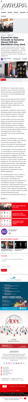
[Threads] (21, 363)
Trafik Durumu (6, 368)
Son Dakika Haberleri (7, 373)
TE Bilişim (17, 390)
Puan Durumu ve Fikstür (8, 370)
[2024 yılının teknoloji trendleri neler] (21, 244)
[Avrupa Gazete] (14, 5)
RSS (5, 386)
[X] (7, 363)
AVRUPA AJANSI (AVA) (17, 378)
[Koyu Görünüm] (1, 9)
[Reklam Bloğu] (14, 292)
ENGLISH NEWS (5, 378)
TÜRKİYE (9, 12)
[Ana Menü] (1, 1)
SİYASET (16, 12)
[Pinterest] (9, 363)
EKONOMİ (22, 12)
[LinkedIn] (14, 363)
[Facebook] (4, 363)
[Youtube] (16, 363)
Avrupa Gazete (12, 230)
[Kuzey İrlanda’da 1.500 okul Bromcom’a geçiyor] (7, 244)
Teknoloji (10, 35)
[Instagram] (12, 363)
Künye (22, 379)
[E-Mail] (9, 234)
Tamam (25, 395)
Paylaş (4, 79)
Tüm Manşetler (6, 371)
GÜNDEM (3, 12)
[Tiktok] (19, 363)
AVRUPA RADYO (14, 379)
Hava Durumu (6, 367)
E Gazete (3, 16)
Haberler (3, 35)
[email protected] (14, 360)
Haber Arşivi (5, 374)
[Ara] (3, 9)
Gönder (4, 270)
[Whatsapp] (24, 363)
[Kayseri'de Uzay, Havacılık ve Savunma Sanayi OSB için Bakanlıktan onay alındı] (14, 69)
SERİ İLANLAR (5, 379)
